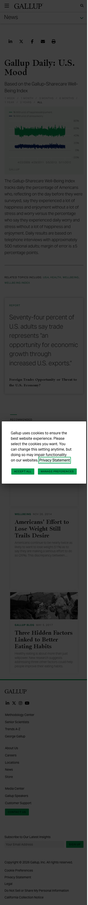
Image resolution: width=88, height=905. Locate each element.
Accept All (22, 471)
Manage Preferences (57, 471)
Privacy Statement (54, 460)
